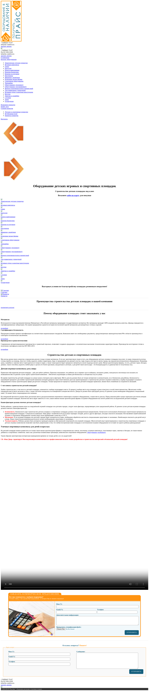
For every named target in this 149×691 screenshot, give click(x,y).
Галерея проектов (7, 108)
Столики (8, 98)
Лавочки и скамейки (12, 96)
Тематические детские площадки (16, 63)
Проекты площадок (11, 115)
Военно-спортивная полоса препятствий (19, 88)
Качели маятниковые (12, 70)
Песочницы (9, 76)
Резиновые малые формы (13, 79)
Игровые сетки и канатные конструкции (19, 92)
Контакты (4, 119)
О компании (5, 57)
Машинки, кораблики (12, 77)
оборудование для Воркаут (96, 432)
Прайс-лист (5, 107)
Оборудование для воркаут (14, 85)
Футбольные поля (11, 114)
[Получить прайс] (16, 41)
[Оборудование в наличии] (6, 41)
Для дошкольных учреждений (15, 90)
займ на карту (73, 195)
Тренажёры (9, 83)
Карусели (8, 68)
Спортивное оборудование (14, 81)
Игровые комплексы (12, 65)
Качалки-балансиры (12, 72)
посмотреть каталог (7, 307)
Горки (7, 66)
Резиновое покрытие (8, 105)
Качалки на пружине (12, 74)
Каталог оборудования (8, 59)
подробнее (4, 328)
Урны (7, 99)
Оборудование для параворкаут (16, 87)
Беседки (7, 94)
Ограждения (9, 101)
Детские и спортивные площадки (16, 112)
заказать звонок (6, 46)
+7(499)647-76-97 (7, 43)
